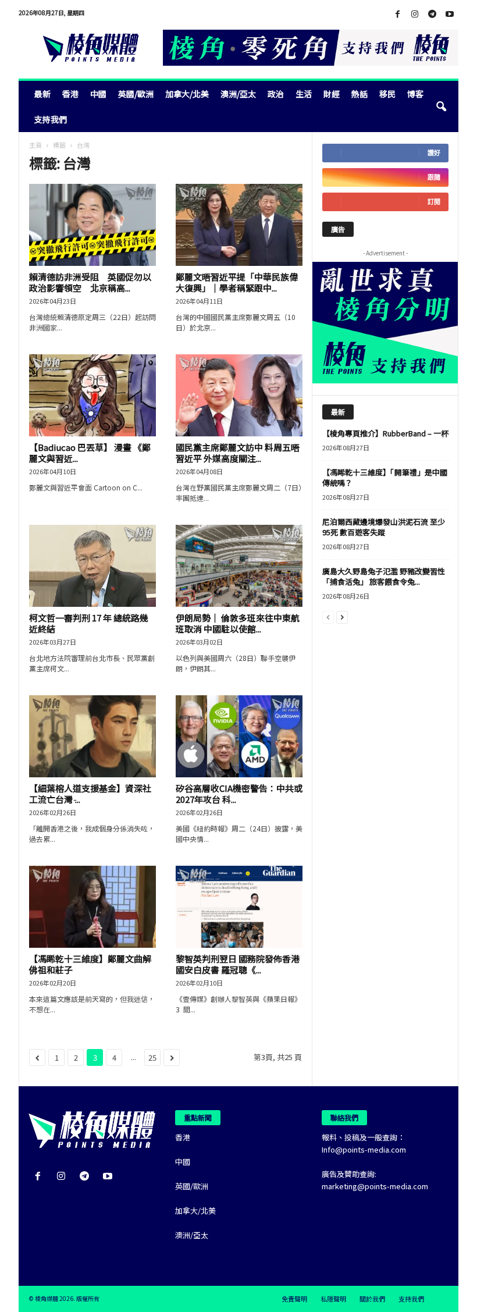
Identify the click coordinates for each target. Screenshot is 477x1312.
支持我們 (50, 119)
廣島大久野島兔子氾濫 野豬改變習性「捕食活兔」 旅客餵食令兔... (383, 576)
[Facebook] (397, 14)
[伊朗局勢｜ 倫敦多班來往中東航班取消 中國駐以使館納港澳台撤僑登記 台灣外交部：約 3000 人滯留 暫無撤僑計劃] (239, 566)
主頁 (35, 145)
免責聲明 (294, 1298)
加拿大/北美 (187, 93)
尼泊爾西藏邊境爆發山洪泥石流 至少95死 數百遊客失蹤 (383, 527)
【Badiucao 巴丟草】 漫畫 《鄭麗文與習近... (90, 452)
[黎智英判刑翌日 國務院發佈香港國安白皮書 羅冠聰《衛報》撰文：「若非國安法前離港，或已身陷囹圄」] (239, 907)
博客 (415, 93)
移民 (387, 93)
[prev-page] (328, 616)
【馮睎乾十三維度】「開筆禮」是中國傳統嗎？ (384, 477)
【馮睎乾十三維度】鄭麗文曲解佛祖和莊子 (90, 964)
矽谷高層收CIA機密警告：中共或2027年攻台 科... (239, 793)
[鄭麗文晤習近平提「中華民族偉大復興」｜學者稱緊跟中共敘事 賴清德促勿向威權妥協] (239, 225)
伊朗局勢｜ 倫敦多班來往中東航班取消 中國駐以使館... (238, 623)
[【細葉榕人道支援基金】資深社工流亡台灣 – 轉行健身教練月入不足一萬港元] (92, 736)
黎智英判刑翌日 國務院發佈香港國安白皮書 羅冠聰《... (238, 964)
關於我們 (372, 1298)
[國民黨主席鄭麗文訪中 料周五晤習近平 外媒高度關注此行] (239, 395)
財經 (331, 93)
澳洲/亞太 (238, 93)
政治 (276, 93)
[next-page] (342, 616)
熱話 (359, 93)
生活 (304, 93)
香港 (70, 93)
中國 (98, 93)
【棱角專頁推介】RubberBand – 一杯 (385, 433)
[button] (441, 106)
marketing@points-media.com (375, 1186)
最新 (42, 93)
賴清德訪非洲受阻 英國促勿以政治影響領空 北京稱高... (90, 282)
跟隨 (434, 177)
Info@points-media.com (364, 1149)
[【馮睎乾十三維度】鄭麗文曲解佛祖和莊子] (92, 907)
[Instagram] (415, 14)
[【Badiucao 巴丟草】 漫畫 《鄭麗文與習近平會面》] (92, 395)
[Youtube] (450, 14)
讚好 (434, 152)
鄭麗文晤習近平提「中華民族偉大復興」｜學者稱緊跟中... (237, 282)
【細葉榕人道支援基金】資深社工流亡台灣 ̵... (90, 793)
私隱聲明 (333, 1298)
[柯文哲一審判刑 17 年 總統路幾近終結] (92, 566)
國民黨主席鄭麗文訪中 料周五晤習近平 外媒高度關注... (238, 452)
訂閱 (434, 201)
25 (152, 1057)
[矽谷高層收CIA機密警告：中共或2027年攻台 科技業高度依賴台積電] (239, 736)
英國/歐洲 (136, 93)
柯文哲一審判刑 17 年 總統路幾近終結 (88, 623)
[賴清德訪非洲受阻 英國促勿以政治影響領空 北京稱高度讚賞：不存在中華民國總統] (92, 225)
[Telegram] (432, 14)
